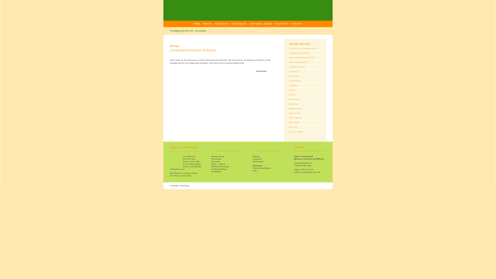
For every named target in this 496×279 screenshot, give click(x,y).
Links (255, 171)
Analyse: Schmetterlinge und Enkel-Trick (301, 57)
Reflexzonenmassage (220, 166)
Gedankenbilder (294, 76)
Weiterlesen (261, 71)
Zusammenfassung (295, 81)
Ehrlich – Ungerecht (295, 118)
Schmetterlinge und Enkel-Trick (298, 62)
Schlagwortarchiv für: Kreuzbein (188, 30)
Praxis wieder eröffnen (296, 132)
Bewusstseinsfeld (294, 122)
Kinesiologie (216, 159)
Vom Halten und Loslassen (297, 67)
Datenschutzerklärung (262, 168)
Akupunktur (216, 161)
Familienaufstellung (219, 169)
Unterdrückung (293, 71)
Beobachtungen (293, 104)
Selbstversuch (293, 127)
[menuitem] (197, 24)
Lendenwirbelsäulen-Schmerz (193, 50)
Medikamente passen (295, 108)
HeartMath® (216, 172)
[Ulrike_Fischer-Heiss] (197, 12)
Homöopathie (293, 85)
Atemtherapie (258, 161)
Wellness (256, 156)
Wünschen (292, 95)
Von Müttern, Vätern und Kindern (299, 53)
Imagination (257, 159)
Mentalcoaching (217, 156)
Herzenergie (293, 90)
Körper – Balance (218, 164)
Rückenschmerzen (294, 99)
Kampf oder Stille (294, 113)
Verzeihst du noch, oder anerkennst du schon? (303, 48)
